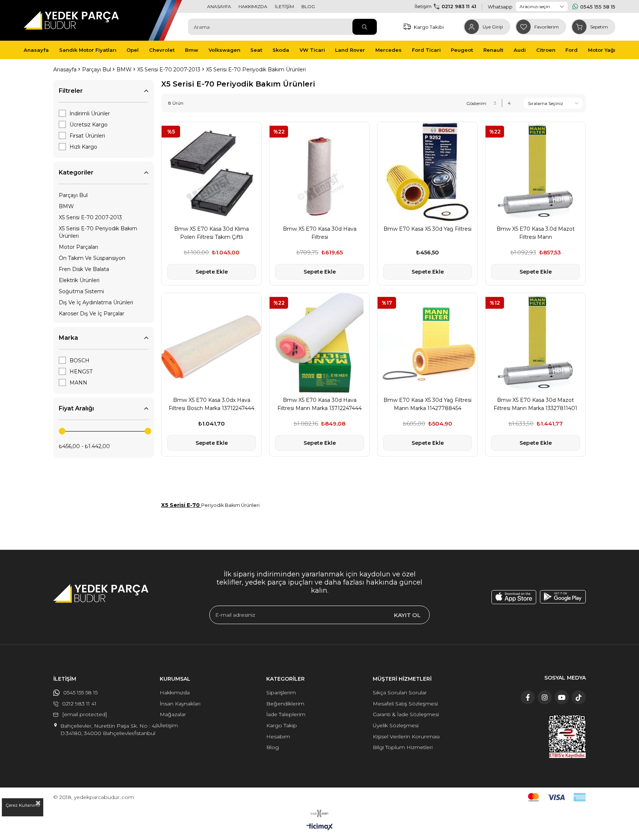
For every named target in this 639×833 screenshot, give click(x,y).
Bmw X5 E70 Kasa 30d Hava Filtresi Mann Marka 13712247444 (319, 404)
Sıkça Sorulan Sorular (400, 692)
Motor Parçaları (78, 247)
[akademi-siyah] (320, 813)
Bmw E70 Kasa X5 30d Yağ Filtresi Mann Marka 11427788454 (427, 404)
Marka (68, 337)
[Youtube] (562, 697)
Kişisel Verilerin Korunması (406, 736)
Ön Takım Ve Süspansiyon (92, 258)
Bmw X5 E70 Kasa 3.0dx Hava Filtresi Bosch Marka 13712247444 (211, 404)
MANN (78, 382)
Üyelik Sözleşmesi (396, 725)
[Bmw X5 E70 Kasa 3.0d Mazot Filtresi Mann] (535, 172)
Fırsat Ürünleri (87, 135)
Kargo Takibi (429, 27)
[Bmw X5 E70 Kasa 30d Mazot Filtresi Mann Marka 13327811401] (535, 343)
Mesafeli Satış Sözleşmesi (405, 703)
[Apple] (513, 597)
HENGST (81, 371)
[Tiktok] (579, 697)
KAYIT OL (407, 615)
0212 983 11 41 (459, 6)
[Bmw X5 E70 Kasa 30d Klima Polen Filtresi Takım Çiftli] (211, 172)
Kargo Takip (281, 725)
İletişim (169, 725)
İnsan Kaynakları (180, 703)
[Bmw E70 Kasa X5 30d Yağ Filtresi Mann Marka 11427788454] (427, 343)
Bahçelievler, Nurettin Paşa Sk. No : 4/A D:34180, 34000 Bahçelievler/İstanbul (110, 729)
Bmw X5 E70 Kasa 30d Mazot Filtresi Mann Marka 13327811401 (535, 404)
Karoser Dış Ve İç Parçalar (91, 313)
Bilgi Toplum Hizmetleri (403, 747)
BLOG (308, 6)
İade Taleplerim (285, 714)
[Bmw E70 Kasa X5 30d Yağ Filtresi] (427, 172)
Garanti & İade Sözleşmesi (406, 714)
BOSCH (79, 360)
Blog (272, 747)
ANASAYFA (219, 6)
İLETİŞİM (284, 6)
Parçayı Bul (73, 195)
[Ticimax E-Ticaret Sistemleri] (320, 827)
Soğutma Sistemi (81, 291)
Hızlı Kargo (83, 146)
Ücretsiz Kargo (89, 124)
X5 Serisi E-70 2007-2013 (90, 217)
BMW (66, 206)
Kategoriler (76, 172)
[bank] (557, 797)
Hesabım (278, 736)
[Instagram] (545, 697)
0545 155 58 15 (597, 7)
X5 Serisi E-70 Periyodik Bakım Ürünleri (98, 232)
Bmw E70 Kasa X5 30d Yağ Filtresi (427, 229)
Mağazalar (173, 714)
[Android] (563, 596)
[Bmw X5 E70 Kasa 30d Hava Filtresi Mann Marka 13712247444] (319, 343)
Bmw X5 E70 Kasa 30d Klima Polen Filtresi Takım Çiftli (211, 233)
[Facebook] (528, 697)
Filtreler (71, 90)
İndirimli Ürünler (90, 113)
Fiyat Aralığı (76, 408)
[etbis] (567, 736)
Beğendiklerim (285, 703)
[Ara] (364, 27)
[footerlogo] (100, 593)
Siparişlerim (281, 692)
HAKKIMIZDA (253, 6)
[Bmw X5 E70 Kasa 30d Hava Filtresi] (319, 172)
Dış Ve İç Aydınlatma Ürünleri (96, 302)
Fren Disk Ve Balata (84, 269)
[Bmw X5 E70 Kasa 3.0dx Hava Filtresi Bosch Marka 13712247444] (211, 343)
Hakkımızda (175, 692)
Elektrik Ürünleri (79, 280)
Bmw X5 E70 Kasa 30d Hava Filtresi (319, 233)
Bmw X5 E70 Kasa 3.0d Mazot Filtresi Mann (536, 233)
